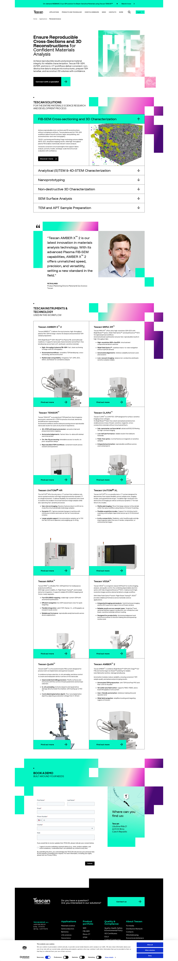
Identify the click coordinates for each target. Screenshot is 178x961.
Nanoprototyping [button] (51, 180)
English (139, 12)
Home (35, 19)
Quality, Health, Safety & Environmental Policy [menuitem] (113, 929)
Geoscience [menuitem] (66, 938)
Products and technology (72, 12)
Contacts (112, 12)
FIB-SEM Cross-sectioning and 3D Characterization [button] (77, 119)
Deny (150, 955)
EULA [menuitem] (106, 936)
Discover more (47, 159)
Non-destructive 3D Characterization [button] (66, 189)
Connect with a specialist (47, 82)
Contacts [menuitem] (129, 932)
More (121, 12)
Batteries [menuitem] (65, 932)
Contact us (121, 901)
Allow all (150, 945)
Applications (54, 12)
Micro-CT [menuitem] (86, 934)
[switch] (66, 957)
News (104, 12)
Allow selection (150, 950)
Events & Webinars (92, 12)
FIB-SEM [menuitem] (86, 931)
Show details (109, 957)
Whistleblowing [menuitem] (132, 935)
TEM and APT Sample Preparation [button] (64, 208)
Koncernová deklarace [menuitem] (135, 938)
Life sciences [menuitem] (66, 935)
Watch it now (126, 4)
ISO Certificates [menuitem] (110, 933)
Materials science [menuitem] (68, 926)
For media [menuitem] (130, 926)
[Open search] (129, 12)
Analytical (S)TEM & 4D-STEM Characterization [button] (74, 170)
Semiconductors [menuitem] (67, 929)
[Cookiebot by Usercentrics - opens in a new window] (25, 957)
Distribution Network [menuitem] (134, 929)
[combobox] (140, 12)
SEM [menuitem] (84, 928)
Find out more (47, 402)
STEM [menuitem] (85, 937)
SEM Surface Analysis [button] (55, 198)
